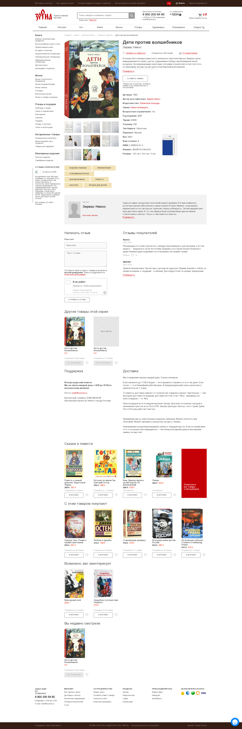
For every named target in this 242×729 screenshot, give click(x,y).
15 (189, 53)
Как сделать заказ (64, 3)
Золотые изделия (42, 157)
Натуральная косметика (45, 138)
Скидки (197, 27)
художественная (78, 168)
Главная (42, 27)
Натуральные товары (47, 135)
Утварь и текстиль (43, 124)
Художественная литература (47, 54)
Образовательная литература (43, 61)
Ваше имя (69, 239)
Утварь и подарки (45, 104)
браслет (92, 20)
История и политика (43, 50)
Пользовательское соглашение (145, 725)
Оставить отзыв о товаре (103, 695)
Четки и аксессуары (44, 127)
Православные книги (44, 47)
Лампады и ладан (43, 108)
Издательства (129, 695)
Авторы (126, 692)
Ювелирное (178, 27)
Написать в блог (100, 699)
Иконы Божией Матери (45, 84)
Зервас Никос (132, 47)
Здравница (158, 27)
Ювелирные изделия (47, 154)
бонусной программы (74, 275)
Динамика (56, 725)
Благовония (40, 114)
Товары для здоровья (44, 146)
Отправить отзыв (77, 299)
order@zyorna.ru (149, 19)
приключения (104, 168)
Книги (100, 27)
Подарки (39, 121)
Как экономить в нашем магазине (130, 3)
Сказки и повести (104, 35)
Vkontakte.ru (157, 699)
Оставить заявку (135, 78)
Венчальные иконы (43, 94)
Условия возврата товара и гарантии (94, 3)
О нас (66, 705)
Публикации (128, 702)
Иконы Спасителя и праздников (43, 80)
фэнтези (73, 185)
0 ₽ (169, 3)
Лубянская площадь (150, 103)
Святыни (39, 118)
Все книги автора (90, 215)
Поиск (132, 15)
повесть (99, 179)
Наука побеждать (139, 108)
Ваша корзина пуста (198, 18)
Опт (81, 27)
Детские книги (88, 35)
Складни (39, 91)
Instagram (156, 695)
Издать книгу (98, 692)
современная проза (79, 173)
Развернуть (128, 71)
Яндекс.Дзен (157, 692)
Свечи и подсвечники (44, 111)
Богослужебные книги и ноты (47, 44)
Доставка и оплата (43, 3)
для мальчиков (77, 179)
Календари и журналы (45, 68)
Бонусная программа (102, 702)
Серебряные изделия (44, 160)
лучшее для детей (98, 185)
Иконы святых (41, 87)
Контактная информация (74, 699)
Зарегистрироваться (198, 3)
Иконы (119, 27)
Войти (182, 3)
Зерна (43, 15)
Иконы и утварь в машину (46, 97)
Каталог (62, 27)
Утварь (138, 27)
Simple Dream (201, 725)
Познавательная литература (47, 57)
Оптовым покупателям (73, 702)
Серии (125, 699)
